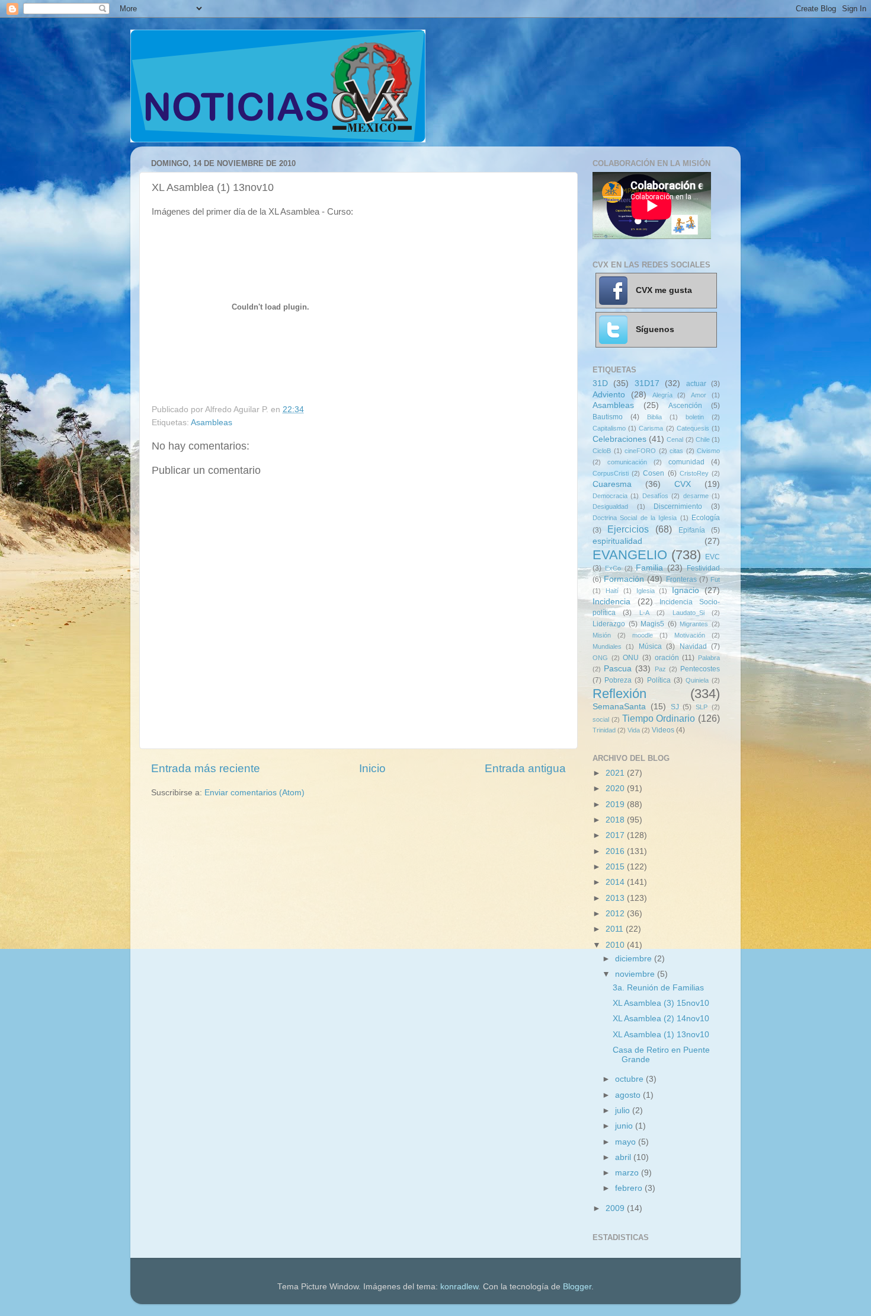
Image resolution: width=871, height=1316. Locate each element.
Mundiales (607, 646)
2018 (616, 819)
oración (667, 658)
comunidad (686, 462)
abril (624, 1157)
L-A (644, 612)
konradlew (459, 1286)
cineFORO (640, 450)
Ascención (685, 406)
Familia (649, 567)
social (601, 719)
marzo (628, 1172)
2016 (616, 851)
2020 (616, 788)
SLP (701, 706)
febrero (630, 1188)
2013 (616, 898)
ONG (600, 657)
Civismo (708, 450)
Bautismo (608, 417)
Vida (633, 730)
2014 (616, 882)
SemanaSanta (619, 706)
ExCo (613, 568)
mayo (626, 1141)
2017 (616, 835)
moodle (642, 635)
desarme (696, 495)
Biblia (654, 416)
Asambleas (211, 422)
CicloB (602, 450)
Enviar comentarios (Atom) (254, 792)
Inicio (372, 768)
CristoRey (694, 473)
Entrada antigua (525, 768)
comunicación (627, 462)
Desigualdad (610, 506)
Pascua (618, 668)
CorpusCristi (611, 473)
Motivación (689, 635)
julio (623, 1110)
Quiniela (697, 680)
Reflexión (619, 693)
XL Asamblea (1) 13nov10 (661, 1034)
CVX (682, 484)
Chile (703, 439)
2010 (616, 945)
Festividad (703, 568)
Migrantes (694, 623)
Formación (624, 579)
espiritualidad (617, 541)
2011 (616, 929)
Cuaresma (612, 484)
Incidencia (611, 601)
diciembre (634, 958)
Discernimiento (678, 506)
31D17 (647, 383)
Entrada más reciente (205, 768)
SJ (675, 707)
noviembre (636, 974)
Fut (715, 579)
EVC (712, 557)
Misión (602, 635)
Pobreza (618, 680)
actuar (696, 384)
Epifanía (691, 530)
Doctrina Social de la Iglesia (635, 517)
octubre (630, 1079)
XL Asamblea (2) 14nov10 (661, 1018)
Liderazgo (609, 624)
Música (650, 646)
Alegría (662, 395)
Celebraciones (619, 439)
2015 (616, 866)
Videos (663, 730)
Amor (698, 395)
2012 (616, 913)
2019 (616, 804)
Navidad (693, 646)
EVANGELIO (630, 554)
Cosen (653, 473)
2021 (616, 773)
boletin (695, 416)
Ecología (705, 518)
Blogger (577, 1286)
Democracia (610, 495)
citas (676, 450)
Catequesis (693, 428)
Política (659, 680)
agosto (629, 1095)
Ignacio (685, 590)
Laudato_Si (689, 612)
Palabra (709, 657)
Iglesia (645, 590)
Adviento (609, 394)
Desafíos (655, 495)
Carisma (651, 428)
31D (600, 383)
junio (625, 1125)
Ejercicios (628, 529)
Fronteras (681, 579)
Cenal (675, 439)
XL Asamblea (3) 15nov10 (661, 1003)
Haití (612, 590)
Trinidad (604, 730)
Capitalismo (609, 428)
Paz (660, 669)
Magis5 (652, 624)
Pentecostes (700, 669)
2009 (616, 1208)
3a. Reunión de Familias (658, 987)
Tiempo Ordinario (659, 718)
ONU (631, 658)
